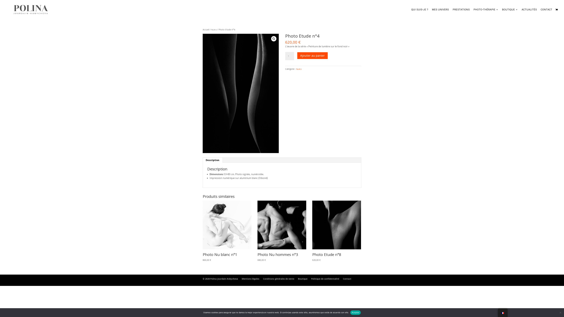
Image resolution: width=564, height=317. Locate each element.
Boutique (508, 10)
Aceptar (355, 312)
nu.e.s (214, 29)
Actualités (529, 10)
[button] (273, 38)
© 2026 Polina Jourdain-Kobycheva (220, 278)
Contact (546, 10)
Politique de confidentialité (325, 278)
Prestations (461, 10)
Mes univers (440, 10)
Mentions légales (250, 278)
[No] (560, 312)
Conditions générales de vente (278, 278)
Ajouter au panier (312, 56)
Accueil (206, 29)
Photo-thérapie (484, 10)
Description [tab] (212, 160)
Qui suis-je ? (419, 10)
